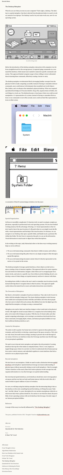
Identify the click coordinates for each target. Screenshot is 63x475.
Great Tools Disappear (8, 456)
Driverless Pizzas (7, 471)
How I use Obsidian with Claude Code (12, 453)
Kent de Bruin (6, 1)
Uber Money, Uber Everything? (10, 469)
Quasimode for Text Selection (10, 463)
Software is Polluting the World (11, 466)
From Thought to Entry (8, 448)
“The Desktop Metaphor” (42, 407)
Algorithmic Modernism (9, 450)
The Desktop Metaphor (8, 461)
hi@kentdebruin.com (43, 414)
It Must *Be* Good (7, 458)
